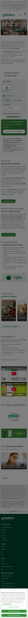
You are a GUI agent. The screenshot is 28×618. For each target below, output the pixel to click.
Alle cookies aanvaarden (14, 615)
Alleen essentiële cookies (14, 611)
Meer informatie (7, 604)
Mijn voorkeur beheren (14, 607)
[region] (14, 603)
